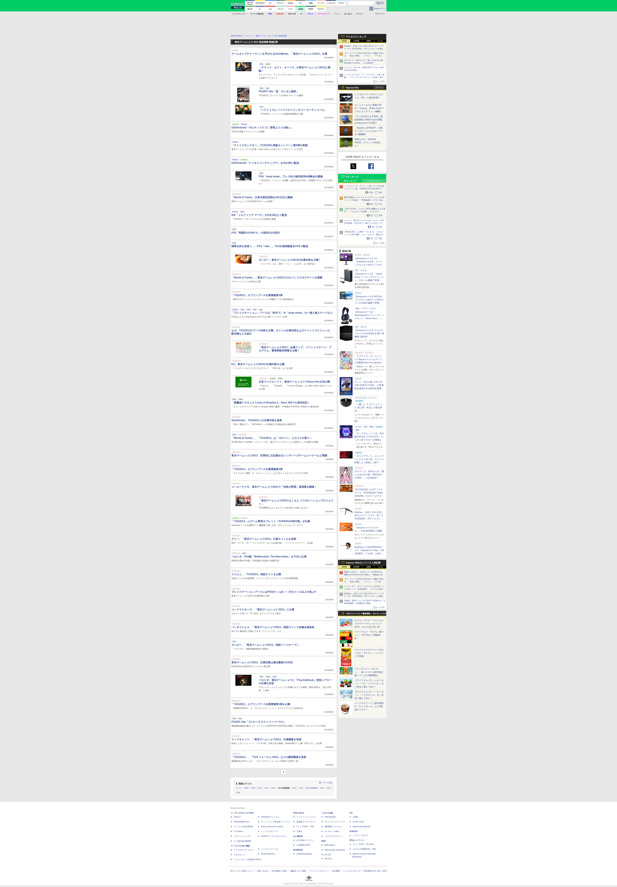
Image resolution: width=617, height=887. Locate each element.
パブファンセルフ (360, 835)
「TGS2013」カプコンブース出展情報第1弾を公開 (260, 704)
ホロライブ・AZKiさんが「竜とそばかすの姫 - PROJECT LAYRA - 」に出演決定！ (369, 474)
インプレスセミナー (269, 831)
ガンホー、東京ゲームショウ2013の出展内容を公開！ (290, 259)
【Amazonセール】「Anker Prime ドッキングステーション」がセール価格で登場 (369, 276)
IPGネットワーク (356, 840)
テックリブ (326, 855)
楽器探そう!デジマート (306, 822)
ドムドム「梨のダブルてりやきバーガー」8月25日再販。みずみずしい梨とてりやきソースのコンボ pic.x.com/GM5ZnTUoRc (364, 223)
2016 (322, 788)
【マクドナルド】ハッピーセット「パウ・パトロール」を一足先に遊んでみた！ (369, 683)
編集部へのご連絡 (298, 871)
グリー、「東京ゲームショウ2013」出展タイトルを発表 (263, 539)
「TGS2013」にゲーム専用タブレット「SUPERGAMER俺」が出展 (270, 521)
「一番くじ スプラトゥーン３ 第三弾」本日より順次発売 (368, 407)
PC (301, 14)
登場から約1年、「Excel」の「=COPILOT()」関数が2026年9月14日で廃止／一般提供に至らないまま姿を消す (364, 575)
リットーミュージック (306, 817)
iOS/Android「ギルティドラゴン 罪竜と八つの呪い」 (262, 127)
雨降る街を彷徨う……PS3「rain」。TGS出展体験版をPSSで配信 (269, 246)
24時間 (356, 41)
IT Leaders (238, 831)
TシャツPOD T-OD (305, 826)
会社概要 (336, 871)
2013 (273, 788)
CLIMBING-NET (303, 845)
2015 (301, 788)
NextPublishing (267, 854)
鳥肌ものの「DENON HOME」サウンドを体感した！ (367, 142)
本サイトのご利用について (241, 871)
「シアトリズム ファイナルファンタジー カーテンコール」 (293, 110)
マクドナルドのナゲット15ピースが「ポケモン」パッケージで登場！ (369, 652)
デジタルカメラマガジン (244, 850)
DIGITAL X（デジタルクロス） (274, 836)
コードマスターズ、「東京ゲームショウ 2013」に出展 (262, 609)
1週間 (368, 41)
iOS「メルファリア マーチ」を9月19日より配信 (259, 215)
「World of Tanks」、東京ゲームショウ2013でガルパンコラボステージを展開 (276, 277)
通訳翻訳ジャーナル (333, 826)
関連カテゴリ (245, 784)
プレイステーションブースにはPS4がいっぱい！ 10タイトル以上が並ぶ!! (273, 591)
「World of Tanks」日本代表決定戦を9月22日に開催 (262, 197)
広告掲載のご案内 (279, 871)
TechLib (328, 859)
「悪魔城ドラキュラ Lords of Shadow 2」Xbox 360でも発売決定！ (270, 402)
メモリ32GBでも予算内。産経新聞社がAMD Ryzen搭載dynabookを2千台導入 (368, 119)
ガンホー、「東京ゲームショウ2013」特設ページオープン (265, 644)
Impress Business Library (272, 826)
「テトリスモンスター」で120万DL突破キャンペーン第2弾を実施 (269, 145)
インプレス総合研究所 (243, 826)
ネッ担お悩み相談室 (242, 841)
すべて (238, 788)
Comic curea (358, 822)
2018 (238, 792)
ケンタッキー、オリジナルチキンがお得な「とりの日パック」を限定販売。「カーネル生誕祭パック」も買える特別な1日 (364, 589)
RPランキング (350, 181)
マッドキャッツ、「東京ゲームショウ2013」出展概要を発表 (266, 739)
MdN (323, 841)
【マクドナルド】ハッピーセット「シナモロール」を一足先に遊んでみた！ (369, 694)
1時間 (344, 41)
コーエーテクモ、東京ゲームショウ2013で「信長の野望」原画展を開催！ (274, 486)
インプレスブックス (269, 849)
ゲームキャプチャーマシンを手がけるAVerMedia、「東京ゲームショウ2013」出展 (279, 53)
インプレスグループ (351, 871)
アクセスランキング (356, 36)
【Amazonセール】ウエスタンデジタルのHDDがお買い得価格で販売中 (369, 333)
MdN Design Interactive (335, 850)
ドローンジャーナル (242, 836)
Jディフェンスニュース (335, 822)
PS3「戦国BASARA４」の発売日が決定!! (255, 232)
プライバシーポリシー (319, 871)
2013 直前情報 (283, 788)
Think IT (237, 817)
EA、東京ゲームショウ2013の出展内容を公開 (258, 364)
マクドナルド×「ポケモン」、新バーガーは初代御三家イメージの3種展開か (369, 672)
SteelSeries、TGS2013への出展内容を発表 (256, 420)
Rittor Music (298, 813)
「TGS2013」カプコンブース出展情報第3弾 (256, 295)
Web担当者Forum (241, 822)
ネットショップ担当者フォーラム (275, 822)
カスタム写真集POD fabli (364, 849)
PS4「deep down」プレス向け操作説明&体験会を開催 (291, 176)
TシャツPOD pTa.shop (363, 844)
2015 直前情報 (311, 788)
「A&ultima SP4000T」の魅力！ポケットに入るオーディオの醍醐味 (369, 131)
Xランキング (352, 176)
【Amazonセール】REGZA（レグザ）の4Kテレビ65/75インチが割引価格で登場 (368, 299)
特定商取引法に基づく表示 (375, 871)
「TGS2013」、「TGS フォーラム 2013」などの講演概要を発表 (268, 757)
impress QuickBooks (362, 826)
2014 (294, 788)
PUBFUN (353, 831)
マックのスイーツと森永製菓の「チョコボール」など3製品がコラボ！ (369, 706)
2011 (260, 788)
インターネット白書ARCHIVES (247, 859)
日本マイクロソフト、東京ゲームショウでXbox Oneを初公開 (294, 381)
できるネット (239, 855)
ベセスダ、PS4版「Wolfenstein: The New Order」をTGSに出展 (269, 556)
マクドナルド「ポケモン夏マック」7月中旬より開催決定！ (369, 634)
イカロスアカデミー (333, 836)
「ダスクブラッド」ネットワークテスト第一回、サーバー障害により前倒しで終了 (369, 459)
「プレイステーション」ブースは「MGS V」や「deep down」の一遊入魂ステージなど (282, 312)
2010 (253, 788)
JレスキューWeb (332, 831)
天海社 (355, 817)
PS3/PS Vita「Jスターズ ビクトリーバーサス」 (258, 721)
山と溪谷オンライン (305, 840)
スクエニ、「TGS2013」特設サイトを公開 (256, 574)
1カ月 (380, 41)
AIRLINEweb (330, 817)
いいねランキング (374, 181)
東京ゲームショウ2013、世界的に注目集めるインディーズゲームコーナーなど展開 (279, 455)
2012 (266, 788)
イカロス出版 (327, 813)
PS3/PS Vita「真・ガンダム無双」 (279, 91)
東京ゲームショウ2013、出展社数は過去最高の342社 (262, 662)
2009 (246, 788)
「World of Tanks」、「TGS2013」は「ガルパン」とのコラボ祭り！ (271, 438)
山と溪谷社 (298, 836)
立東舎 (299, 831)
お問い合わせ (262, 871)
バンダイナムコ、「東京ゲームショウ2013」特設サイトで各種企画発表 (272, 627)
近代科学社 (298, 850)
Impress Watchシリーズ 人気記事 (363, 562)
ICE (351, 813)
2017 (329, 788)
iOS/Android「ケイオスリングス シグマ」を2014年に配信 (265, 163)
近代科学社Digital (304, 854)
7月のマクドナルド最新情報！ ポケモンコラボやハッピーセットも (366, 614)
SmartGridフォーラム (270, 817)
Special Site (352, 87)
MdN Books (330, 845)
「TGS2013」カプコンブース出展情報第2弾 (256, 469)
